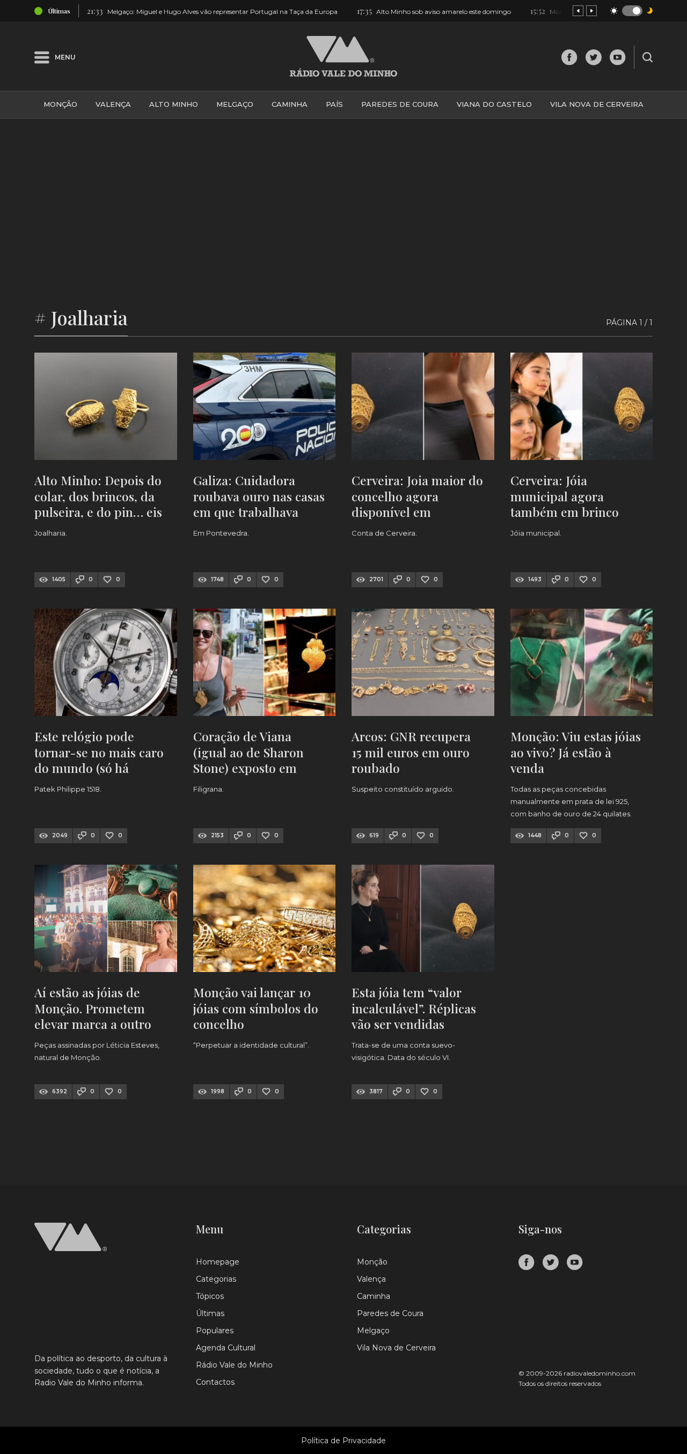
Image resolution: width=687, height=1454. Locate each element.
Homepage (217, 1262)
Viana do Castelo (494, 104)
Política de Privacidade (343, 1440)
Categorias (216, 1279)
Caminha (290, 104)
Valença (113, 104)
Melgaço (234, 104)
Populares (214, 1330)
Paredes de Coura (399, 104)
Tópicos (210, 1296)
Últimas (210, 1313)
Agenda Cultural (225, 1348)
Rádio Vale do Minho (234, 1365)
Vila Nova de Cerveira (597, 104)
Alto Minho (173, 104)
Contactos (215, 1382)
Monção (60, 104)
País (334, 104)
